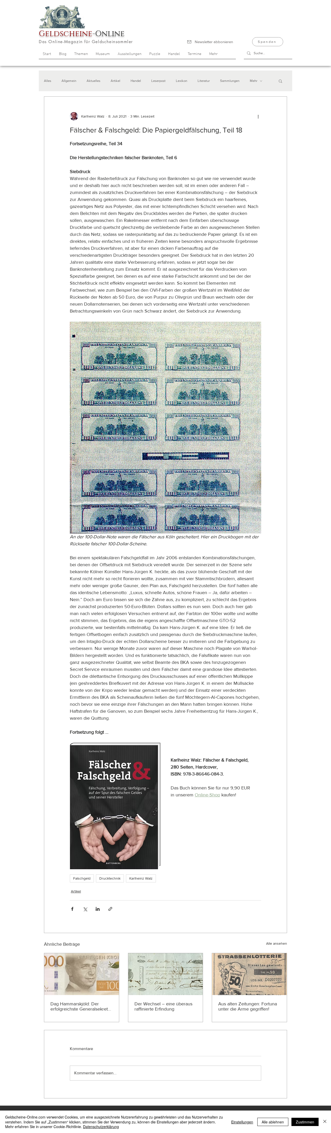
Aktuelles (93, 81)
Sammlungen (229, 81)
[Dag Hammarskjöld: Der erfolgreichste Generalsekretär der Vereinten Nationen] (81, 974)
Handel (136, 81)
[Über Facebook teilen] (72, 908)
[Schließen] (325, 1122)
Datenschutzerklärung (101, 1126)
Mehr (253, 81)
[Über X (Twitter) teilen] (84, 908)
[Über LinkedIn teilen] (97, 908)
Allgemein (69, 81)
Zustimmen (305, 1121)
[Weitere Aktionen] (258, 116)
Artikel (115, 81)
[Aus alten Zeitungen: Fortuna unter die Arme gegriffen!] (249, 974)
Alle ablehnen (273, 1121)
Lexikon (181, 81)
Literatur (204, 81)
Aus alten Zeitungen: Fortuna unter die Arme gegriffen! (247, 1006)
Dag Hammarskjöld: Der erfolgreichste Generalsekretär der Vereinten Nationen (81, 1006)
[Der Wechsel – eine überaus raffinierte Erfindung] (165, 974)
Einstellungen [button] (242, 1121)
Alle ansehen (276, 943)
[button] (280, 81)
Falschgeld (82, 878)
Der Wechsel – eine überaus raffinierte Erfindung (163, 1006)
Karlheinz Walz (141, 878)
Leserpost (158, 81)
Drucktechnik (110, 878)
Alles (47, 81)
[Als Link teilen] (110, 908)
